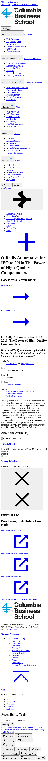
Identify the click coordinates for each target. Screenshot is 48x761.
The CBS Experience (15, 124)
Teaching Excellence (15, 75)
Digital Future (12, 167)
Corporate (16, 643)
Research (10, 70)
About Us (6, 107)
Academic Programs (10, 34)
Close (7, 29)
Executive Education (10, 83)
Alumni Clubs (12, 143)
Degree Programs (13, 41)
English (4, 727)
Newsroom (11, 126)
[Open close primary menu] (22, 199)
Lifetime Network (13, 150)
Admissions (11, 44)
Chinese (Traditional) (35, 730)
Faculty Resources (14, 73)
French (11, 727)
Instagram (10, 702)
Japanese (38, 727)
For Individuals (12, 92)
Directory (16, 646)
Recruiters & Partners (21, 650)
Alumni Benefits (13, 141)
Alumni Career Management (18, 148)
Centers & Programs (20, 638)
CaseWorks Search (14, 221)
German (17, 727)
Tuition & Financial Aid (16, 46)
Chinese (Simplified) (17, 730)
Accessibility (17, 662)
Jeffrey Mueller (27, 363)
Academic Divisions (14, 66)
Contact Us (11, 228)
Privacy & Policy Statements (24, 665)
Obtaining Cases (13, 216)
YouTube (10, 706)
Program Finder (13, 95)
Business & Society (14, 172)
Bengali (10, 732)
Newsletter (10, 223)
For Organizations (14, 90)
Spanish (30, 727)
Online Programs (13, 97)
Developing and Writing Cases (19, 218)
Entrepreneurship (13, 175)
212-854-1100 (11, 629)
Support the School (14, 153)
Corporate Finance (14, 394)
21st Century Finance (15, 177)
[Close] (22, 478)
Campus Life (11, 49)
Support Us (16, 648)
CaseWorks (6, 188)
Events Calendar (13, 116)
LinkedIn (10, 709)
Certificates (11, 99)
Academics (28, 34)
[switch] (2, 720)
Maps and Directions (10, 634)
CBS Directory (12, 114)
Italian (24, 727)
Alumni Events (12, 146)
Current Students (19, 641)
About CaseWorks (14, 214)
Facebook (10, 704)
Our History (11, 121)
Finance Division (13, 384)
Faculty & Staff (18, 653)
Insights (5, 160)
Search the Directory (15, 68)
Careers (15, 658)
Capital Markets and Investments (20, 391)
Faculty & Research (10, 59)
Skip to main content (9, 2)
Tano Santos (11, 363)
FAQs (8, 226)
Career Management (14, 51)
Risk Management (14, 396)
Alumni (5, 134)
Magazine (10, 179)
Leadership (11, 119)
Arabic (4, 732)
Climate (9, 170)
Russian (4, 730)
